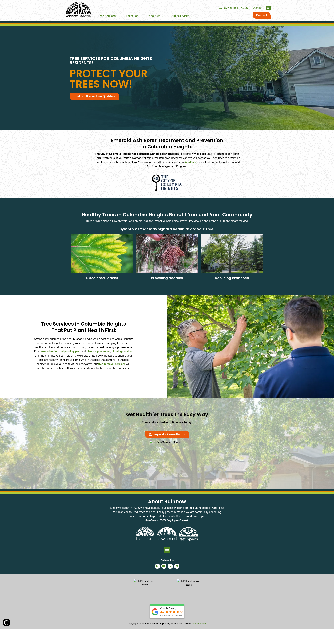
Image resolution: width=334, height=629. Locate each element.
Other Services (180, 16)
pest (78, 351)
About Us (154, 16)
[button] (268, 8)
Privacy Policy (199, 623)
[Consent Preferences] (6, 622)
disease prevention (98, 351)
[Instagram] (170, 566)
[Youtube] (163, 566)
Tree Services (107, 16)
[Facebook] (157, 566)
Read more (191, 162)
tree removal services (111, 364)
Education (132, 16)
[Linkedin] (176, 566)
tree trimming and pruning (57, 351)
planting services (122, 351)
